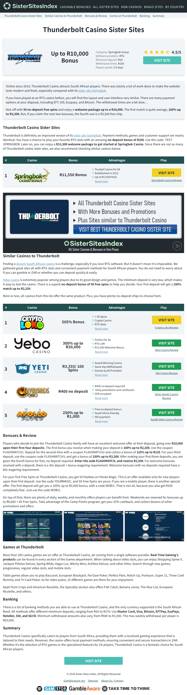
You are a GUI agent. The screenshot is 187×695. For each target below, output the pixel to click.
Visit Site (162, 60)
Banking (145, 16)
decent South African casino (35, 263)
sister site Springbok (92, 90)
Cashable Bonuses (75, 7)
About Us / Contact (112, 680)
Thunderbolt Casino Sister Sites (23, 16)
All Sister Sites (106, 7)
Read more (101, 181)
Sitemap (93, 680)
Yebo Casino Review (166, 350)
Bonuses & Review (96, 16)
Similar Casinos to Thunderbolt (63, 16)
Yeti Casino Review (167, 373)
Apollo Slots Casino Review (167, 419)
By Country (174, 7)
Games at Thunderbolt (123, 16)
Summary (158, 16)
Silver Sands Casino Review (166, 396)
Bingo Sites (153, 7)
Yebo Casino (11, 279)
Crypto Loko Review (166, 327)
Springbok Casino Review (166, 180)
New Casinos (131, 7)
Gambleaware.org (74, 680)
